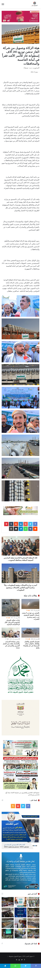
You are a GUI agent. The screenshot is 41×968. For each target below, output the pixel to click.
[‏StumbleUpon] (16, 524)
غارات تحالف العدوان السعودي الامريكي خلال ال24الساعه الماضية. (12, 622)
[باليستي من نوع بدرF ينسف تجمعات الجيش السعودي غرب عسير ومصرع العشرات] (30, 604)
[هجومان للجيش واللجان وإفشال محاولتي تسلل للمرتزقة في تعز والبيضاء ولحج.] (30, 633)
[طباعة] (11, 529)
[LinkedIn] (21, 524)
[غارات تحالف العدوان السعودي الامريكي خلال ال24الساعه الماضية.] (11, 607)
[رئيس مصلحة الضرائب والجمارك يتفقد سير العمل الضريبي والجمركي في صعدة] (11, 633)
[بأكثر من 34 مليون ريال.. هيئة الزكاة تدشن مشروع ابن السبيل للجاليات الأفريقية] (21, 934)
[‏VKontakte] (30, 529)
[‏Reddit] (35, 529)
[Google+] (25, 524)
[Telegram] (21, 529)
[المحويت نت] (35, 4)
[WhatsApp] (25, 529)
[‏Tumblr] (11, 524)
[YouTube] (18, 806)
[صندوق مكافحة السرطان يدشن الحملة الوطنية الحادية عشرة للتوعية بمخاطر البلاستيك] (21, 902)
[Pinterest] (6, 524)
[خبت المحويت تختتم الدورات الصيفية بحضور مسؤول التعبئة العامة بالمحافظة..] (8, 912)
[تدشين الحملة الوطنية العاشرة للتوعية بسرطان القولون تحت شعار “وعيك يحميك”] (21, 912)
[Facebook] (28, 806)
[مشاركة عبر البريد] (16, 529)
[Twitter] (23, 806)
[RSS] (13, 806)
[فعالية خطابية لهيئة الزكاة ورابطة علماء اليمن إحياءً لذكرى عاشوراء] (8, 902)
